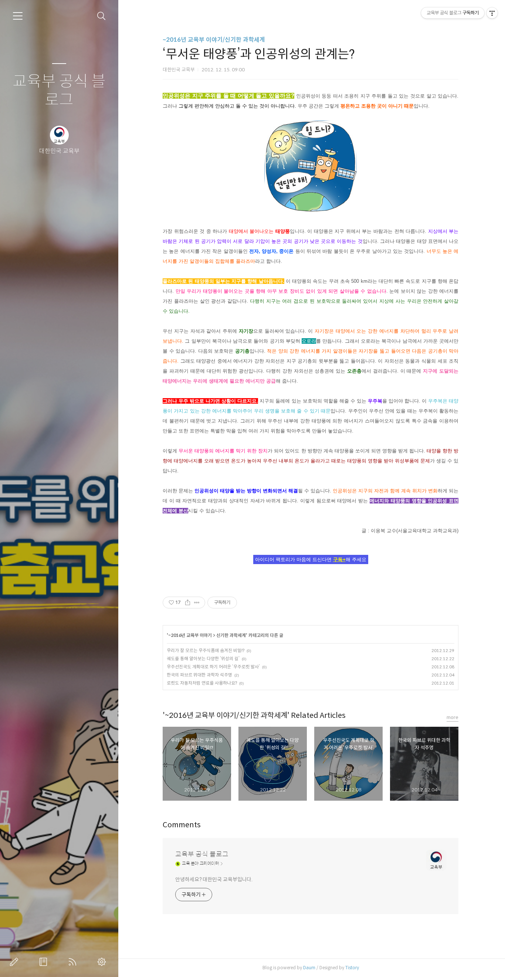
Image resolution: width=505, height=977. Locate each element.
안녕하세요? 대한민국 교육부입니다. (214, 879)
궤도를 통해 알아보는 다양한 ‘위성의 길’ (203, 658)
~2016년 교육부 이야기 (190, 635)
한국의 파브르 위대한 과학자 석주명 (199, 675)
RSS (74, 961)
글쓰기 (15, 961)
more (452, 717)
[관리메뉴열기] (492, 12)
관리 (103, 961)
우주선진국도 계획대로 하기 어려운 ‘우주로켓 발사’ (213, 666)
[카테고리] (18, 16)
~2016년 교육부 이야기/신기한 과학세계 (214, 40)
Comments (182, 825)
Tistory (352, 967)
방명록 (45, 961)
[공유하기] (187, 602)
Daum (309, 967)
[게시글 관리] (196, 602)
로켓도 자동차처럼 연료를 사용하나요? (202, 683)
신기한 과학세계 (231, 635)
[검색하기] (101, 16)
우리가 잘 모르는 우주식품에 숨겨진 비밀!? (205, 650)
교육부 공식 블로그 (59, 90)
